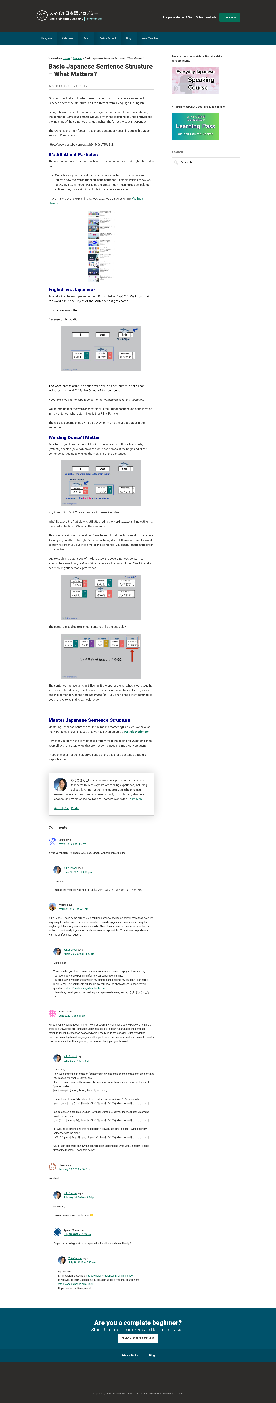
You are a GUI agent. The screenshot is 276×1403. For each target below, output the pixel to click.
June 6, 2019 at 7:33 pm (77, 1060)
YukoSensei (70, 868)
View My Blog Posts (66, 808)
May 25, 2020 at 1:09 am (72, 843)
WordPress (169, 1393)
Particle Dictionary (136, 731)
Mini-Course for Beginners (138, 1338)
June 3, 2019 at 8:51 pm (72, 1015)
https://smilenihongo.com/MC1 (75, 1284)
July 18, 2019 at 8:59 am (77, 1234)
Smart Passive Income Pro (126, 1393)
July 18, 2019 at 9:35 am (82, 1262)
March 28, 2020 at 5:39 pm (73, 909)
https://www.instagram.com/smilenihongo (109, 1275)
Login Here (229, 17)
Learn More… (136, 799)
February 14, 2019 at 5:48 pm (75, 1169)
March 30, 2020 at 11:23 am (79, 953)
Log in (180, 1393)
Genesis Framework (153, 1393)
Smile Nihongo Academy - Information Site (70, 16)
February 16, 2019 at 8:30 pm (80, 1197)
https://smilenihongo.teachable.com (85, 988)
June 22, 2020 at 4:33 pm (78, 872)
